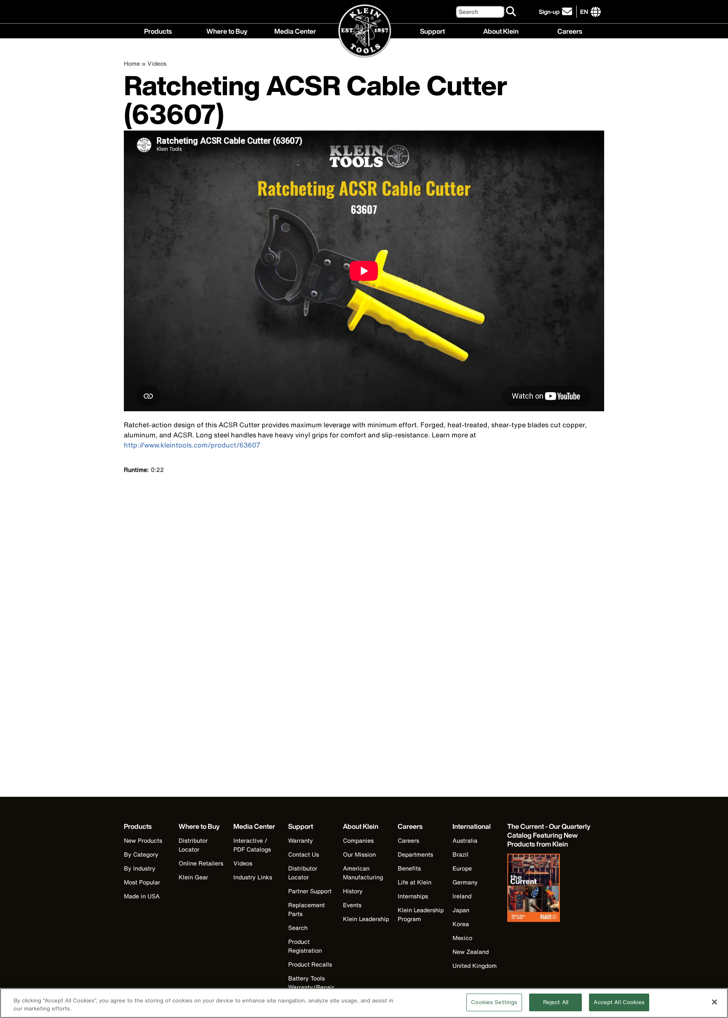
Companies (358, 840)
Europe (462, 868)
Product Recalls (310, 964)
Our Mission (359, 854)
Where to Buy (226, 30)
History (353, 891)
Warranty (300, 840)
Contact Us (303, 854)
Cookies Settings (494, 1002)
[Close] (714, 1002)
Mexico (462, 937)
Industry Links (252, 877)
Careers (569, 30)
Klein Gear (193, 877)
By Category (141, 854)
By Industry (139, 868)
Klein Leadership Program (421, 914)
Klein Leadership (366, 918)
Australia (464, 840)
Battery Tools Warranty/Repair (311, 982)
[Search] (511, 12)
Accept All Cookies (619, 1002)
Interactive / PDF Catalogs (252, 845)
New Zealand (470, 951)
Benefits (409, 868)
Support (432, 30)
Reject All (555, 1002)
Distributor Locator (193, 845)
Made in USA (142, 896)
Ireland (461, 896)
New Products (143, 840)
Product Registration (305, 946)
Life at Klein (414, 882)
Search (298, 927)
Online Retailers (201, 863)
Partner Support (310, 891)
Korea (460, 923)
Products (158, 30)
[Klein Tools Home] (364, 31)
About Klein (501, 30)
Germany (465, 882)
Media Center (295, 30)
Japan (460, 909)
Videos (156, 63)
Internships (413, 896)
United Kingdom (474, 965)
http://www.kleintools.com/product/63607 (192, 445)
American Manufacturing (363, 872)
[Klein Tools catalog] (549, 889)
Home (132, 63)
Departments (415, 854)
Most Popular (142, 882)
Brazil (460, 854)
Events (352, 904)
